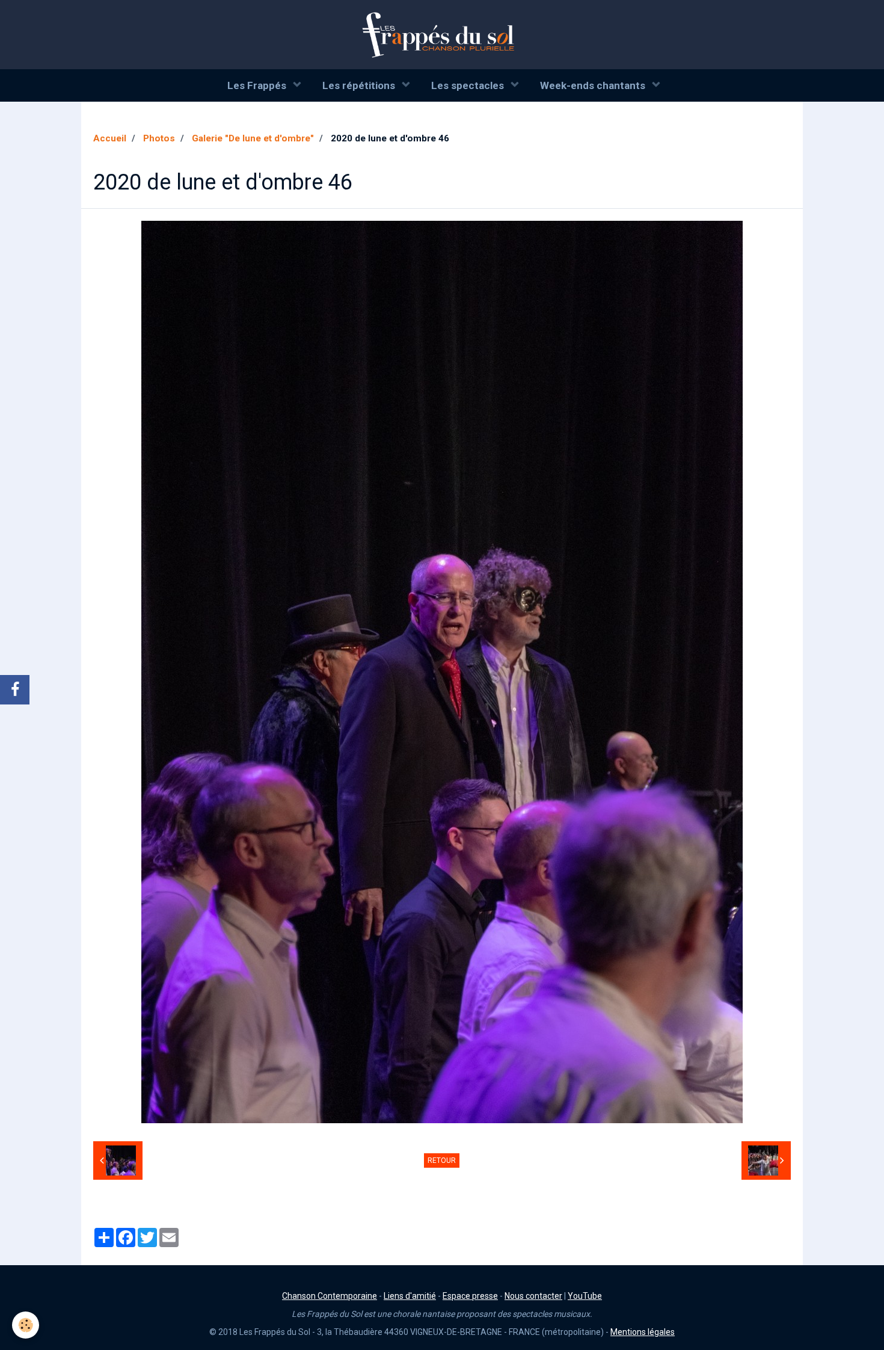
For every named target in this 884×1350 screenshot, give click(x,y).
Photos (159, 138)
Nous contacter (533, 1296)
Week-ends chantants (594, 85)
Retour (442, 1160)
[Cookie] (25, 1325)
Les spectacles (468, 85)
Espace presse (470, 1296)
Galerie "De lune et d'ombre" (253, 138)
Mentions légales (642, 1332)
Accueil (109, 138)
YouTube (585, 1296)
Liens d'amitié (410, 1296)
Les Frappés (258, 85)
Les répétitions (359, 85)
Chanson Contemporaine (329, 1296)
